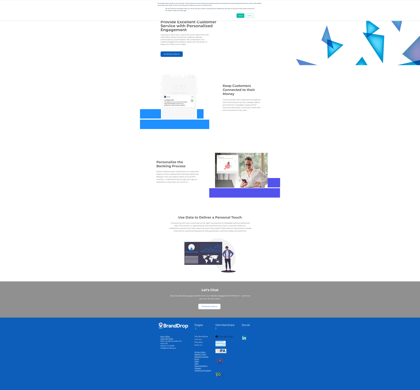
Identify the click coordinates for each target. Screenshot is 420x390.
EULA (196, 359)
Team (196, 361)
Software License (201, 357)
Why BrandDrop (201, 336)
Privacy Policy (200, 352)
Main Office (165, 337)
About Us (198, 345)
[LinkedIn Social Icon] (244, 337)
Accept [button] (240, 15)
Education (198, 342)
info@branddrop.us (168, 348)
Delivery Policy (200, 354)
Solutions (198, 339)
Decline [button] (250, 15)
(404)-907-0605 (166, 339)
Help (196, 364)
